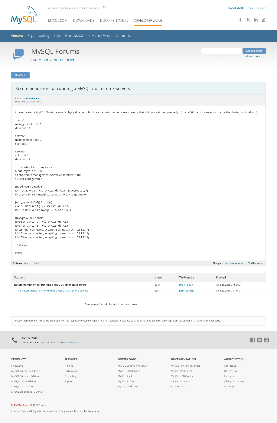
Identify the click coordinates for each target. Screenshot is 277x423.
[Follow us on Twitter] (259, 341)
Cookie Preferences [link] (90, 411)
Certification (71, 371)
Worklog (44, 36)
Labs (57, 36)
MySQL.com (57, 20)
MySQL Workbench (128, 386)
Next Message (255, 263)
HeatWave (17, 365)
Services (70, 359)
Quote (37, 263)
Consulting (70, 376)
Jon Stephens (186, 290)
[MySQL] (24, 15)
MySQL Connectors (182, 381)
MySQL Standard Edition (25, 376)
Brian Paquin (186, 284)
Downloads (83, 20)
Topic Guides (178, 386)
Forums (17, 36)
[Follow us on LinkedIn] (254, 21)
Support (69, 381)
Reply (27, 263)
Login (250, 7)
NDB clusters (64, 60)
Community (123, 36)
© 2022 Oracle (38, 405)
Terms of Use (50, 411)
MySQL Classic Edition (23, 381)
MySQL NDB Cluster (129, 371)
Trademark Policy (69, 411)
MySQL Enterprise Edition (25, 371)
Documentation (114, 20)
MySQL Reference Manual (185, 365)
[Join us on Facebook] (239, 21)
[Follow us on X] (246, 21)
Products (18, 359)
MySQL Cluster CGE (22, 386)
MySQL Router (126, 381)
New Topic (20, 75)
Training (68, 365)
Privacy (15, 411)
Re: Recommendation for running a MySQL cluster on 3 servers (53, 290)
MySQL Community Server (133, 365)
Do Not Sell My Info (31, 411)
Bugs (31, 36)
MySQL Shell (125, 376)
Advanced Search (254, 56)
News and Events (99, 36)
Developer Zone (148, 20)
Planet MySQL (74, 36)
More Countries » (67, 342)
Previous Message (234, 263)
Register (261, 7)
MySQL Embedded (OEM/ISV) (27, 391)
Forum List (39, 60)
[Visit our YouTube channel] (262, 21)
